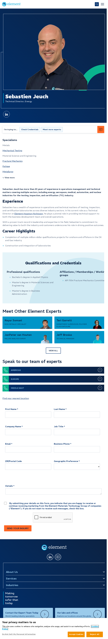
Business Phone (62, 443)
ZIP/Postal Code (13, 461)
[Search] (97, 4)
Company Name (13, 426)
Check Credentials (29, 129)
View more (10, 177)
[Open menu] (102, 4)
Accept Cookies (76, 634)
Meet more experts (52, 129)
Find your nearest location (16, 398)
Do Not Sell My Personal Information (19, 634)
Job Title (58, 426)
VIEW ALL (53, 350)
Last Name (59, 409)
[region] (53, 628)
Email (8, 443)
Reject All (94, 634)
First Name (10, 409)
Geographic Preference (66, 461)
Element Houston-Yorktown (28, 213)
